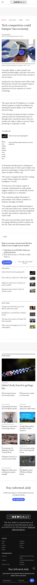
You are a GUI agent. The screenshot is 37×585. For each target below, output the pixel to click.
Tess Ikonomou (6, 34)
